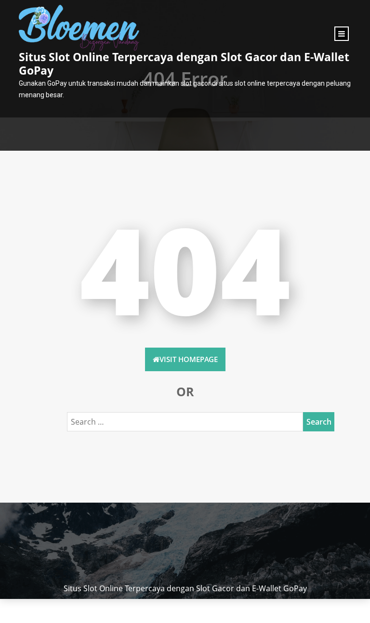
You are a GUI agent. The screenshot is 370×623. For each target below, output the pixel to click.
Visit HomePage (188, 359)
